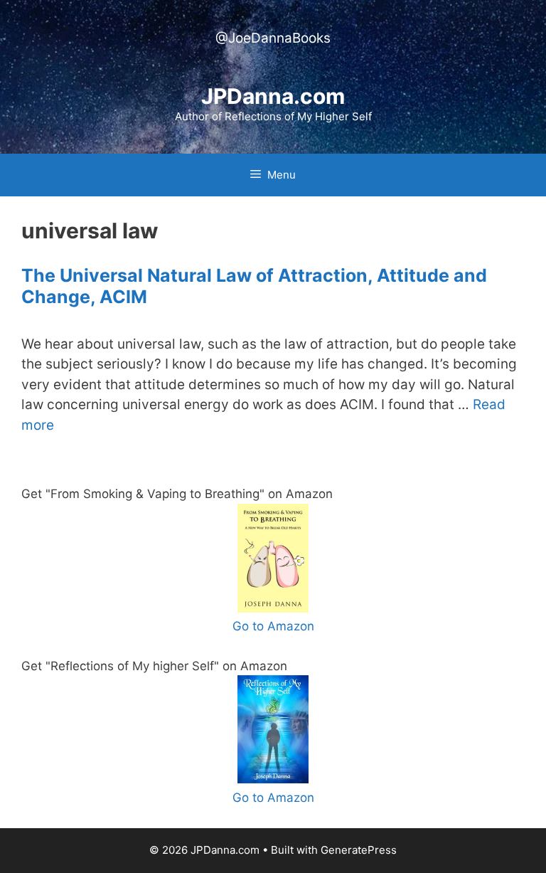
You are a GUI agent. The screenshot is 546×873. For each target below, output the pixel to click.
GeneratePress (359, 850)
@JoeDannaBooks (273, 38)
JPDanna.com (273, 96)
